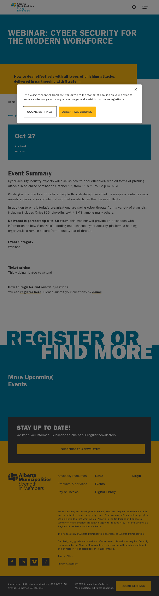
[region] (79, 103)
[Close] (135, 89)
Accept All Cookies (77, 111)
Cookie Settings (40, 111)
